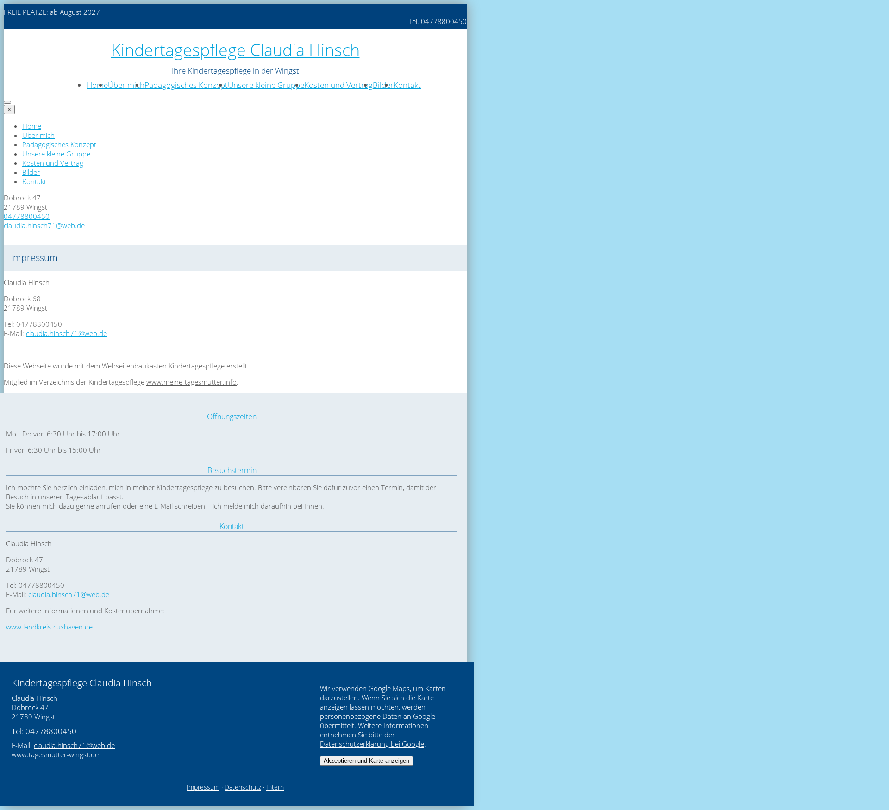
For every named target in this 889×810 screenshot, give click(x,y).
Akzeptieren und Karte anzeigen (366, 760)
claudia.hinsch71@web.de (44, 225)
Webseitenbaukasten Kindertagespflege (163, 365)
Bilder (383, 85)
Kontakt (407, 85)
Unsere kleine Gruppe (266, 85)
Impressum (203, 787)
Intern (275, 787)
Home (97, 85)
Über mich (126, 85)
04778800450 (27, 216)
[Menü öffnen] (7, 102)
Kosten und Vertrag (338, 85)
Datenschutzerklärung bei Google (372, 743)
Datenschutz (243, 787)
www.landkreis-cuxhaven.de (49, 626)
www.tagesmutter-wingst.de (55, 754)
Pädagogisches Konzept (186, 85)
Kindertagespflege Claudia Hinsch (235, 49)
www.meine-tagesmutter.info (191, 381)
